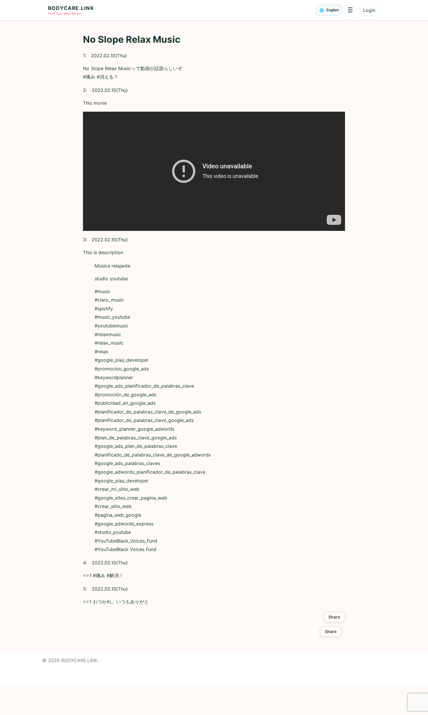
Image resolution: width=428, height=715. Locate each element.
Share (334, 616)
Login (369, 10)
